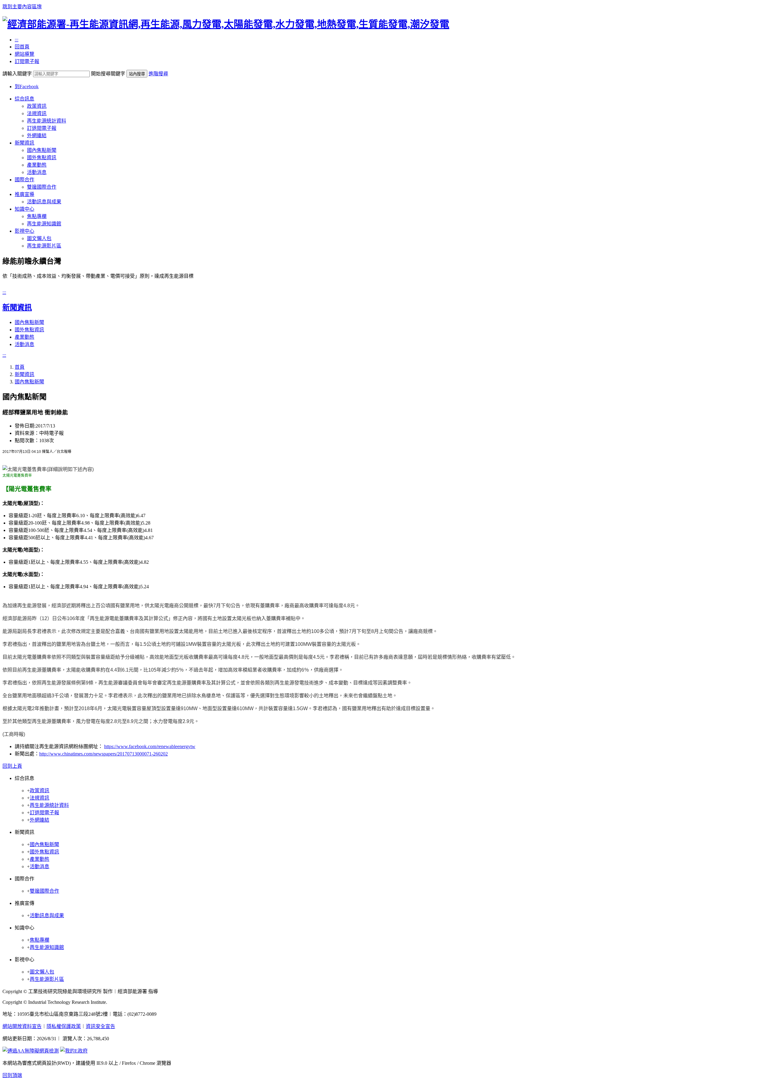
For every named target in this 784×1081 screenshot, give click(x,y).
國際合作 (24, 179)
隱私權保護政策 (64, 1026)
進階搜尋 (158, 73)
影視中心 (24, 231)
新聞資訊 (24, 142)
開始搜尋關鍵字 (108, 73)
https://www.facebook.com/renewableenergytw (149, 746)
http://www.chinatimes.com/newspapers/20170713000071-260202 (103, 753)
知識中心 (24, 209)
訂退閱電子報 (41, 128)
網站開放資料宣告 (22, 1026)
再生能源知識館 (44, 223)
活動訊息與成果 (44, 201)
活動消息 (37, 172)
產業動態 (37, 165)
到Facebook (27, 86)
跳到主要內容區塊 (22, 6)
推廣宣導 (24, 194)
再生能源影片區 (44, 245)
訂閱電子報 (27, 61)
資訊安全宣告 (100, 1026)
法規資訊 (37, 113)
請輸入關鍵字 (17, 73)
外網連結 (37, 135)
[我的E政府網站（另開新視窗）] (74, 1050)
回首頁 (22, 46)
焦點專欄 (37, 216)
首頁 (19, 367)
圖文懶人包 (39, 238)
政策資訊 (37, 106)
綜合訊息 (24, 98)
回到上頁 (12, 766)
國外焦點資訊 (41, 157)
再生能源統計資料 (46, 120)
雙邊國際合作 (41, 187)
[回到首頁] (225, 24)
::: (16, 39)
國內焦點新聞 (41, 150)
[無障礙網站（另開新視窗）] (30, 1050)
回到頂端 (12, 1075)
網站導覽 (24, 54)
